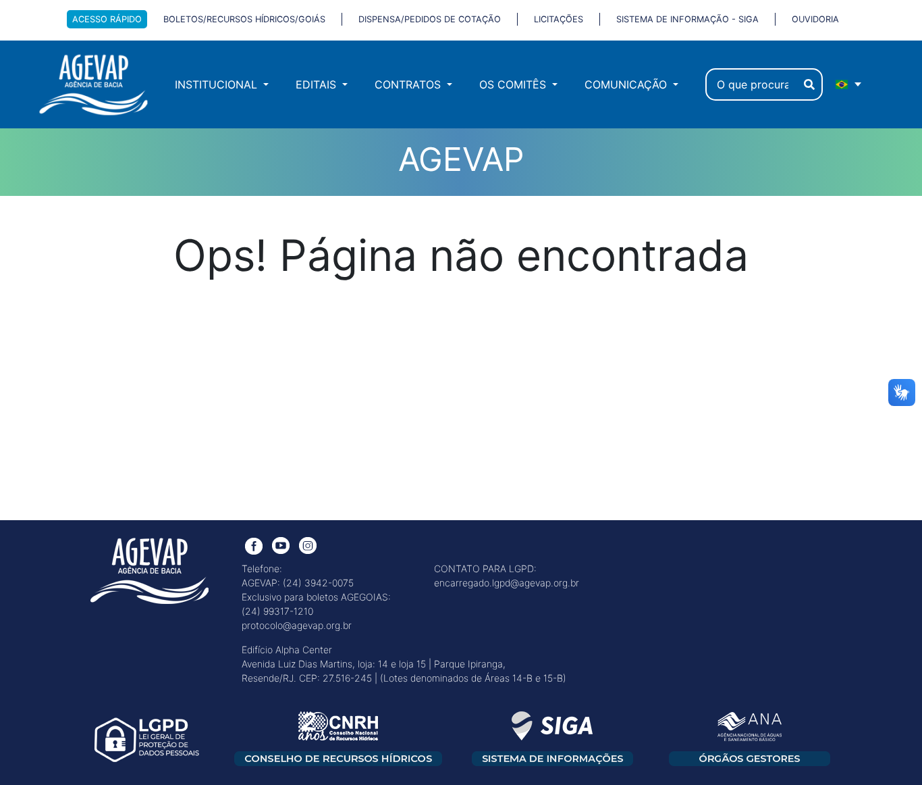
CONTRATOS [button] (409, 84)
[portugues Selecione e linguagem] (849, 84)
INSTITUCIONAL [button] (218, 84)
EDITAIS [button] (318, 84)
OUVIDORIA (815, 19)
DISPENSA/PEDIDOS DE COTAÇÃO (429, 19)
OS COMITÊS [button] (514, 84)
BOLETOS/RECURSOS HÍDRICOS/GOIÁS (244, 19)
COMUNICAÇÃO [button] (627, 84)
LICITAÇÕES (558, 19)
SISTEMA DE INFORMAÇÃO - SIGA (687, 19)
